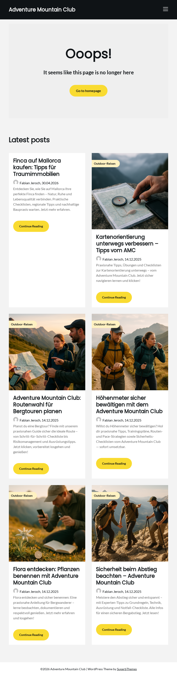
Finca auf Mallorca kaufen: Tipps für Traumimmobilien (37, 167)
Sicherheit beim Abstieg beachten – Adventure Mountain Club (126, 576)
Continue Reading (31, 226)
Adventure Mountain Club (42, 9)
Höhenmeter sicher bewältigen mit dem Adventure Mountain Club (129, 404)
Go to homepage (88, 91)
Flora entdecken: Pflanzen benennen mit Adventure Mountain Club (46, 576)
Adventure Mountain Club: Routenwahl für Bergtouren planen (47, 404)
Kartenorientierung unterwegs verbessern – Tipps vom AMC (127, 243)
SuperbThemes (127, 669)
